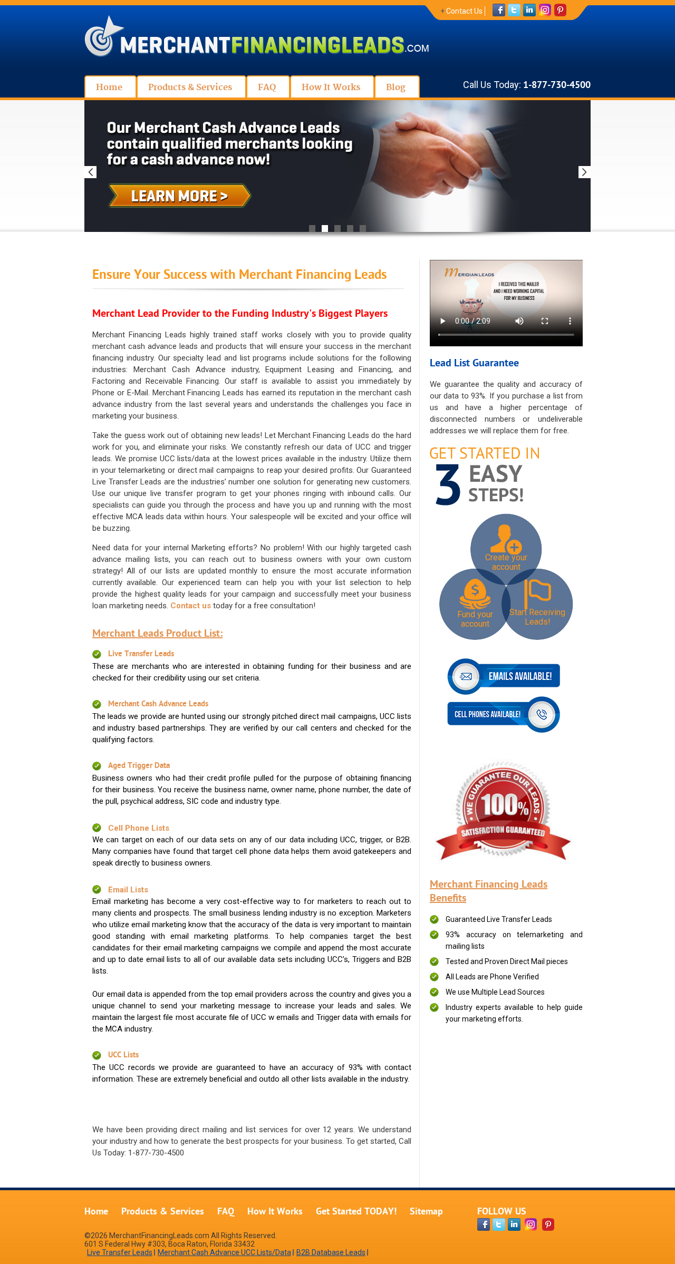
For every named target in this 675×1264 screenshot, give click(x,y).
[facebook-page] (483, 1224)
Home (96, 1212)
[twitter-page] (499, 1224)
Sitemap (426, 1212)
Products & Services (162, 1212)
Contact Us (464, 11)
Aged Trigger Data (139, 766)
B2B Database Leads (330, 1252)
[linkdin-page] (514, 1224)
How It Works (275, 1212)
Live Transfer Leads (141, 654)
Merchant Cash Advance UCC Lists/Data (224, 1252)
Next (584, 172)
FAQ (225, 1212)
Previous (90, 172)
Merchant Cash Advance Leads (158, 704)
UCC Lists (123, 1056)
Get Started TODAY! (356, 1212)
